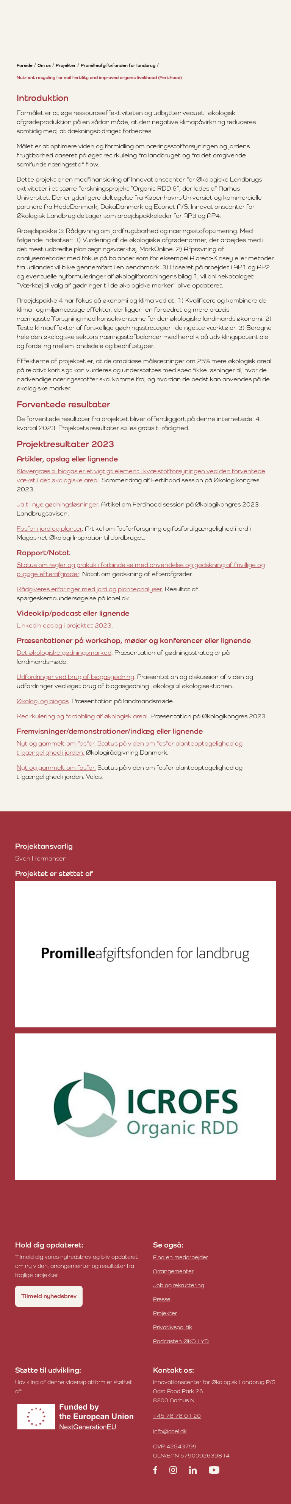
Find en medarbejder (180, 1257)
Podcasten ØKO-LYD (181, 1341)
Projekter (66, 65)
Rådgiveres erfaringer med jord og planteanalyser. (90, 589)
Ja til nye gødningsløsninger (57, 504)
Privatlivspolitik (172, 1327)
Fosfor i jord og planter (49, 528)
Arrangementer (173, 1271)
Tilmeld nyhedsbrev (49, 1296)
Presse (162, 1299)
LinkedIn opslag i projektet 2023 (64, 625)
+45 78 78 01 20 (177, 1415)
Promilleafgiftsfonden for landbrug (118, 65)
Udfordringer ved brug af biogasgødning (75, 677)
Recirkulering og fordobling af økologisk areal (82, 716)
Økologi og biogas (43, 701)
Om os (44, 65)
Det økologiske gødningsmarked (64, 652)
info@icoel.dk (170, 1431)
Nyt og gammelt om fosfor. (56, 767)
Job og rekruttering (178, 1285)
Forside (25, 65)
